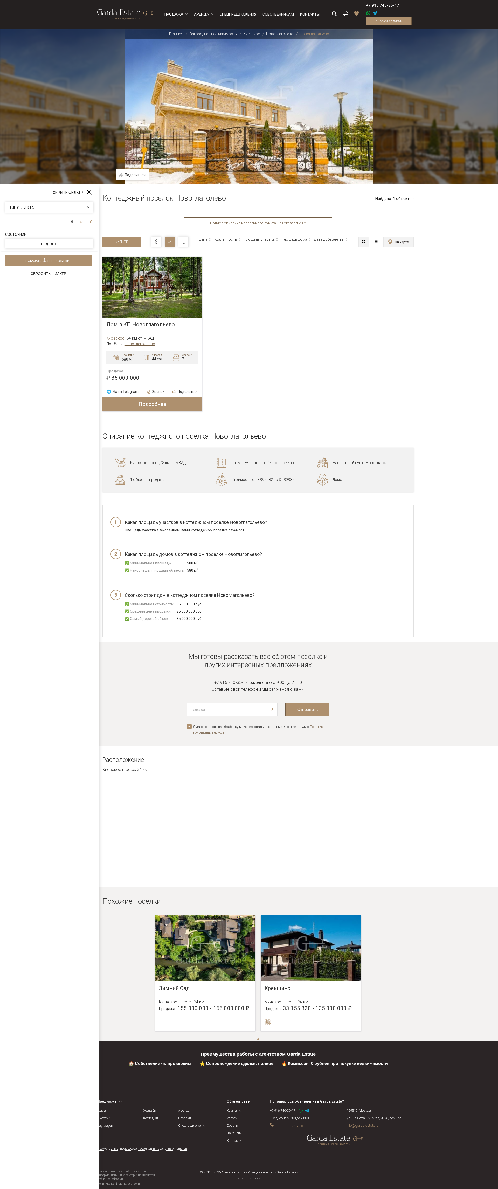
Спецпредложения (192, 1126)
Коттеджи (150, 1118)
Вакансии (234, 1133)
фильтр (121, 242)
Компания (234, 1110)
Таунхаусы (105, 1126)
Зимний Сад (174, 988)
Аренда (184, 1110)
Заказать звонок (389, 21)
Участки (103, 1118)
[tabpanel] (205, 973)
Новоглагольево (140, 344)
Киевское (115, 338)
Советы (233, 1126)
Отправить (307, 709)
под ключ (49, 244)
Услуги (232, 1118)
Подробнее (152, 404)
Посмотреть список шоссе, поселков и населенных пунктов (142, 1148)
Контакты (234, 1141)
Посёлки (184, 1118)
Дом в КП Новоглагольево (140, 325)
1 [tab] (258, 1039)
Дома (101, 1110)
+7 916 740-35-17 (382, 5)
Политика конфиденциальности (118, 1183)
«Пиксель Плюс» (249, 1178)
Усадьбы (150, 1110)
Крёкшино (278, 988)
